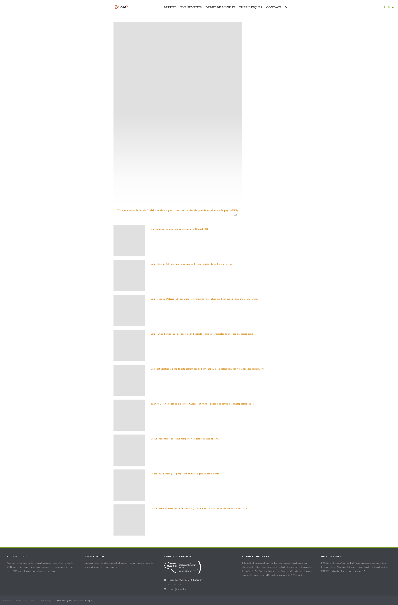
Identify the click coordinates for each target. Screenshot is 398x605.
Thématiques (250, 7)
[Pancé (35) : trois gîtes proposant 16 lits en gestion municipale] (129, 484)
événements (191, 7)
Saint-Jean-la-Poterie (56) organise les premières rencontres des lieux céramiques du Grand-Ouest (204, 299)
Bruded (170, 7)
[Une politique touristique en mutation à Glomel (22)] (129, 240)
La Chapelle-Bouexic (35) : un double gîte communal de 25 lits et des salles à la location (199, 509)
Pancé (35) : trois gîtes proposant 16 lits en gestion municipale (185, 474)
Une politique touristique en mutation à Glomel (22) (179, 229)
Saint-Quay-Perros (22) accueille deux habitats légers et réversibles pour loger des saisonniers (202, 334)
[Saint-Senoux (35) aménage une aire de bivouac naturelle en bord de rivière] (129, 275)
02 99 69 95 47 (175, 584)
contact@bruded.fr (177, 589)
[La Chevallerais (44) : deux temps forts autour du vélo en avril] (129, 450)
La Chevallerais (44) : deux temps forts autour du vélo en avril (185, 439)
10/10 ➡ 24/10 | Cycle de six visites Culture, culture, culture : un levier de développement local (203, 404)
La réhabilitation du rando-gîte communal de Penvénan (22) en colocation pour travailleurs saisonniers (207, 369)
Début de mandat (220, 7)
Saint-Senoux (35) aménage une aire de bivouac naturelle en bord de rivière (192, 264)
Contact (273, 7)
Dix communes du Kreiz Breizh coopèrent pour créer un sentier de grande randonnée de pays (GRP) (177, 210)
